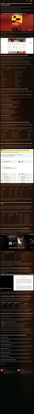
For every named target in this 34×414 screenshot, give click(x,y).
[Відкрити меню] (1, 1)
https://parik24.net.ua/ (9, 10)
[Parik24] (28, 1)
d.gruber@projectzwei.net (7, 373)
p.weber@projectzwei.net (24, 373)
